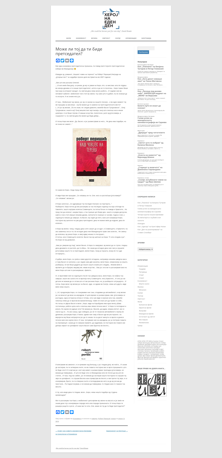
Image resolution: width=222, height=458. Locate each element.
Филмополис (144, 322)
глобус (163, 343)
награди (155, 349)
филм (153, 356)
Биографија (146, 38)
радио (140, 352)
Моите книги (144, 284)
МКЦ (151, 341)
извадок (94, 419)
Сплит (161, 341)
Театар (140, 296)
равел (161, 351)
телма (161, 354)
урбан (140, 356)
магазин (141, 349)
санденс (146, 354)
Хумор (140, 325)
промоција (154, 351)
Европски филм (145, 308)
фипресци (148, 357)
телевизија (154, 354)
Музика (94, 38)
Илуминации (131, 38)
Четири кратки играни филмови (150, 215)
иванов (140, 346)
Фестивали (143, 320)
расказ (145, 352)
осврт (161, 349)
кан (160, 346)
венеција (146, 343)
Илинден (141, 223)
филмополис (160, 356)
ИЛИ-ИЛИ (142, 341)
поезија (141, 351)
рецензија (160, 352)
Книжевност (81, 38)
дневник (141, 344)
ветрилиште (155, 343)
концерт (156, 347)
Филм (68, 38)
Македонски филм (146, 314)
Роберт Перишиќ (104, 419)
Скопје (117, 38)
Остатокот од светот (147, 317)
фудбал (155, 357)
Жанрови (142, 311)
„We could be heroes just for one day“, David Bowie (72, 448)
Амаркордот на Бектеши (117, 431)
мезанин (148, 349)
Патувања (143, 272)
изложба (147, 346)
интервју (154, 346)
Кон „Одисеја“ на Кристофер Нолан (152, 226)
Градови (142, 269)
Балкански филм (145, 305)
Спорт (141, 275)
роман (113, 419)
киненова (141, 347)
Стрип (141, 278)
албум (140, 343)
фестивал (146, 356)
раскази (152, 352)
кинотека (149, 347)
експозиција (161, 344)
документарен (150, 344)
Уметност (106, 38)
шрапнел (162, 357)
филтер (140, 357)
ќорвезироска (149, 359)
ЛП (147, 341)
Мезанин (142, 290)
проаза (147, 351)
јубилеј (140, 359)
